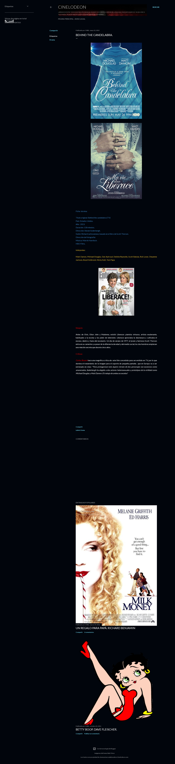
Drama (52, 40)
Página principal (65, 19)
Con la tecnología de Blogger (106, 749)
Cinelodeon (72, 7)
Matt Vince (111, 753)
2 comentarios (89, 632)
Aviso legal (80, 19)
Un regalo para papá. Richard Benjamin (105, 628)
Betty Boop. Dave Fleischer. (96, 729)
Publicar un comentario (92, 734)
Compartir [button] (54, 30)
